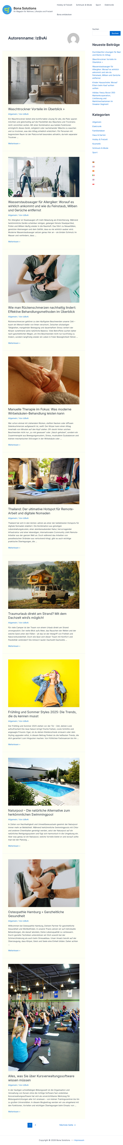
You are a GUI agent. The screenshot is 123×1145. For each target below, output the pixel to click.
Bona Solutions (25, 8)
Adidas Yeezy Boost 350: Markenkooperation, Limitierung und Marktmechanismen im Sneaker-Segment (103, 98)
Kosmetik (96, 144)
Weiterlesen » (14, 143)
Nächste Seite (67, 1125)
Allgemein (12, 114)
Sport (98, 5)
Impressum (79, 1140)
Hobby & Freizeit (64, 5)
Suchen (95, 29)
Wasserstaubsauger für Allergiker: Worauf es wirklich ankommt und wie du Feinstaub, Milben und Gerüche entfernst (42, 206)
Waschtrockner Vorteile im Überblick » (36, 109)
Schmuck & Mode (84, 5)
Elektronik (109, 5)
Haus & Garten (99, 135)
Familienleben (98, 130)
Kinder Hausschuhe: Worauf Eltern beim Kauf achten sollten (104, 85)
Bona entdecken (64, 14)
